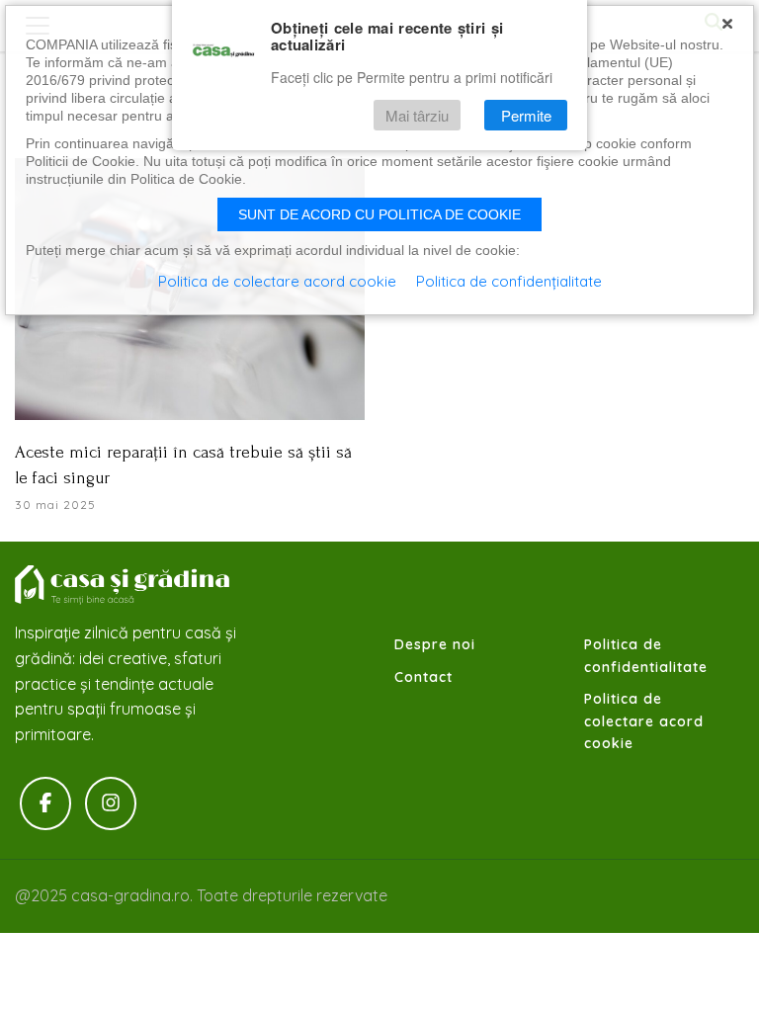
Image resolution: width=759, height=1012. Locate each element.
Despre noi (434, 644)
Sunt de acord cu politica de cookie (379, 214)
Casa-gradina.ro (123, 585)
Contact (423, 677)
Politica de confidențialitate (509, 281)
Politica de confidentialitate (646, 655)
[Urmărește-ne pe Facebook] (45, 803)
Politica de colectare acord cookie (644, 721)
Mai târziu (417, 115)
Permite (526, 115)
